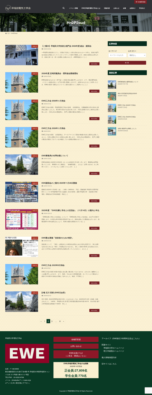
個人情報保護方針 (109, 357)
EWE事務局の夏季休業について (128, 82)
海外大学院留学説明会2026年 (127, 93)
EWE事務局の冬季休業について (55, 155)
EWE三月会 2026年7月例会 (127, 105)
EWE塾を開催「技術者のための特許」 (58, 237)
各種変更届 (141, 2)
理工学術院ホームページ (114, 351)
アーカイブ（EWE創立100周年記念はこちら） (121, 338)
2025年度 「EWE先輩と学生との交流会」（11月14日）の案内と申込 (70, 210)
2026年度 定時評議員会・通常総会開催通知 (60, 73)
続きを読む (94, 64)
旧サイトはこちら (109, 363)
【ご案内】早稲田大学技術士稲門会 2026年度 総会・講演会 (66, 46)
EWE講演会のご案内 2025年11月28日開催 (59, 183)
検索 (127, 63)
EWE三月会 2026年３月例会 (53, 128)
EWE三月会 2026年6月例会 (127, 117)
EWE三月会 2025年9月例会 (53, 265)
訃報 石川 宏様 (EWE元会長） (54, 292)
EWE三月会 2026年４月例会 (53, 100)
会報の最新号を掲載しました (127, 128)
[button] (76, 339)
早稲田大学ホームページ (114, 347)
